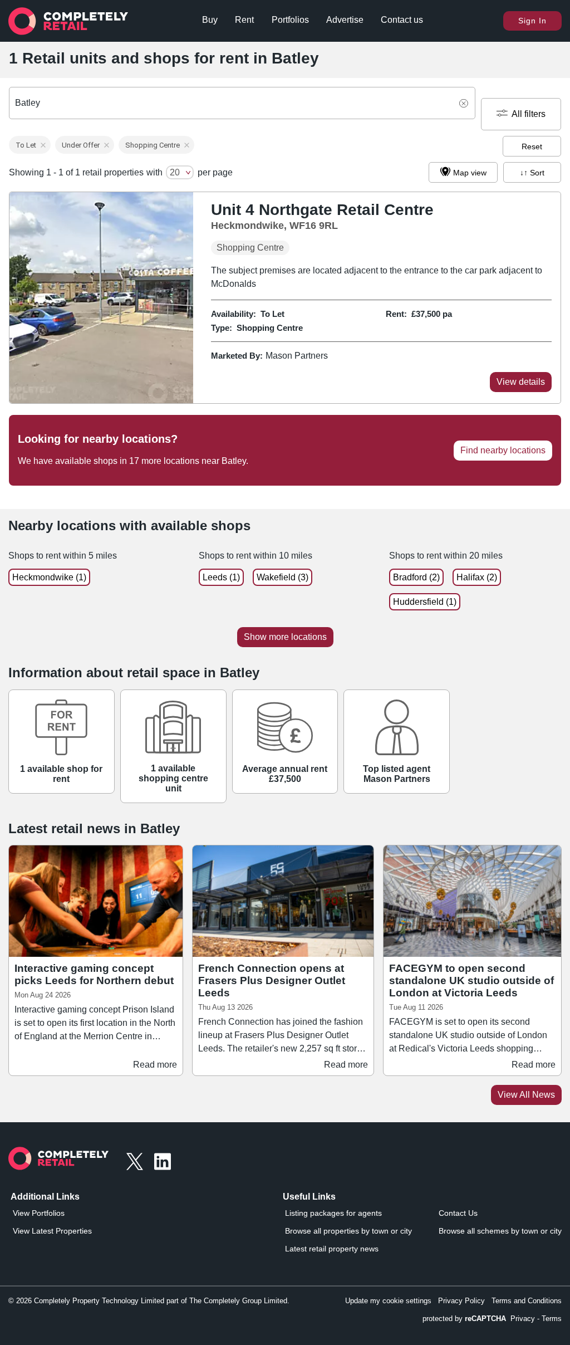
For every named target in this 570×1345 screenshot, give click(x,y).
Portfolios (290, 20)
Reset (532, 146)
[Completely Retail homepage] (58, 1161)
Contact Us (458, 1213)
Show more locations (285, 637)
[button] (30, 145)
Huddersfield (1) (424, 602)
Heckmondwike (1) (49, 577)
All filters (529, 114)
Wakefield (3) (282, 577)
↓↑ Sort (532, 172)
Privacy (522, 1318)
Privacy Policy (461, 1301)
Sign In (532, 20)
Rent (244, 20)
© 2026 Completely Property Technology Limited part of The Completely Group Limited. (148, 1301)
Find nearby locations (503, 450)
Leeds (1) (221, 577)
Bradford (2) (416, 577)
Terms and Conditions (527, 1301)
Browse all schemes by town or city (500, 1230)
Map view (470, 172)
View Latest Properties (52, 1230)
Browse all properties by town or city (348, 1230)
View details (521, 382)
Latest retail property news (332, 1248)
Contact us (402, 20)
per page (215, 172)
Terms (552, 1318)
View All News (526, 1094)
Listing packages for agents (333, 1213)
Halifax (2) (476, 577)
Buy (210, 20)
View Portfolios (39, 1213)
